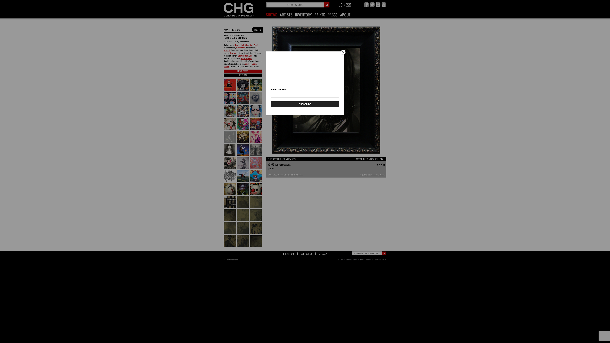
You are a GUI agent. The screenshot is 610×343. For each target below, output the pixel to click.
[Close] (343, 52)
